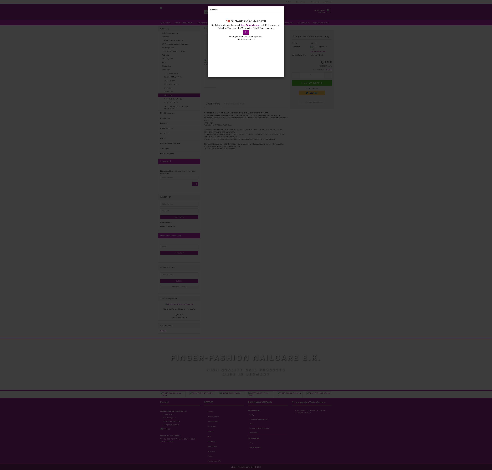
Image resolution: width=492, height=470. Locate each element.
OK (246, 32)
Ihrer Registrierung (250, 25)
